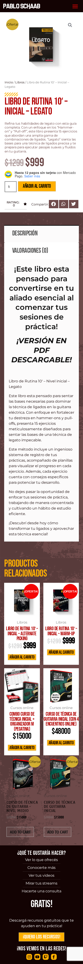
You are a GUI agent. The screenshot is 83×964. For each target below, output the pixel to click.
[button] (75, 6)
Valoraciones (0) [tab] (30, 251)
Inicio (9, 82)
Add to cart (20, 831)
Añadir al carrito (37, 186)
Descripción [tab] (25, 233)
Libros (19, 82)
